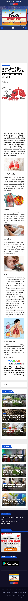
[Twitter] (11, 361)
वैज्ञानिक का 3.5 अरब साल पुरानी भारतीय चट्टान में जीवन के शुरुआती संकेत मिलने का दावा (13, 417)
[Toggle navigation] (13, 28)
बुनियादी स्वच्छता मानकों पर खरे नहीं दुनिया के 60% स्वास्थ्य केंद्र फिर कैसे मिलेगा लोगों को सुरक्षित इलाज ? (14, 486)
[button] (23, 27)
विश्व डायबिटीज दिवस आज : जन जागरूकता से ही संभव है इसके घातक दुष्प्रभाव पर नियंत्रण (9, 370)
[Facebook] (9, 361)
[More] (19, 361)
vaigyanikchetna (7, 81)
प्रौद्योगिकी (24, 595)
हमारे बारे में (20, 597)
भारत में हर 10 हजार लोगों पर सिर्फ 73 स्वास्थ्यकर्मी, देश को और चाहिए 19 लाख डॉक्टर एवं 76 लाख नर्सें (13, 457)
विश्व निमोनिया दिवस (7, 65)
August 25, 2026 (8, 474)
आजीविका (24, 592)
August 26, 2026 (8, 459)
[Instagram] (16, 361)
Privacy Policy (8, 592)
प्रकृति (21, 595)
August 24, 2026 (8, 488)
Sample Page (14, 592)
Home (3, 592)
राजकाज (5, 497)
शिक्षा (13, 597)
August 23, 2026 (8, 503)
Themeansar (24, 589)
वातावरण (7, 597)
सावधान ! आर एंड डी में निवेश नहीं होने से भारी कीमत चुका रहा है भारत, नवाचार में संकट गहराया (13, 501)
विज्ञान (2, 65)
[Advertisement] (14, 48)
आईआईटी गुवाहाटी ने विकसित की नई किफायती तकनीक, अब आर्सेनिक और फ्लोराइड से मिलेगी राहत (12, 402)
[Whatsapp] (14, 361)
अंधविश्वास (20, 592)
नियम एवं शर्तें (3, 595)
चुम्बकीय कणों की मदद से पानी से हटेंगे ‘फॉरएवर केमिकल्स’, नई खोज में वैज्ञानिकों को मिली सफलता (13, 431)
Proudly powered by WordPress (7, 589)
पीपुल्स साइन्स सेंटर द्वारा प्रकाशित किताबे (13, 595)
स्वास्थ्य (4, 454)
